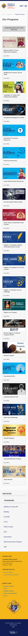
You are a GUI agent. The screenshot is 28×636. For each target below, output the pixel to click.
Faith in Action (8, 527)
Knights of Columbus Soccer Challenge (13, 291)
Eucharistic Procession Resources (11, 139)
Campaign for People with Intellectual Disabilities (12, 96)
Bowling (6, 512)
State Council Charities (10, 593)
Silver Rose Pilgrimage (11, 417)
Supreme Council (9, 586)
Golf (5, 532)
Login (13, 626)
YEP (5, 547)
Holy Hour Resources (10, 160)
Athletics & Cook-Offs (11, 507)
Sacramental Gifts (9, 376)
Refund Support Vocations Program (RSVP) (12, 334)
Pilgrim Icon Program (10, 312)
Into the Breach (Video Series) (13, 202)
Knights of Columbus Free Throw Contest (14, 268)
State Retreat (8, 479)
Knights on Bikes (9, 591)
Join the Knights (8, 572)
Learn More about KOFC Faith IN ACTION (14, 28)
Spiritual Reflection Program (12, 459)
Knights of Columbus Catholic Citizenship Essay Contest (13, 246)
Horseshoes (8, 537)
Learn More (6, 55)
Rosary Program (9, 355)
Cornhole (7, 517)
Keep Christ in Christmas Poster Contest (14, 223)
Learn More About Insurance (11, 574)
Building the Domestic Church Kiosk (13, 73)
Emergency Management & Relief (14, 117)
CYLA (6, 522)
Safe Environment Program (13, 542)
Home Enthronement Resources (14, 181)
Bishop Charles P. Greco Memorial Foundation (11, 51)
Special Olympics (9, 438)
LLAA (5, 588)
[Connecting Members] (13, 632)
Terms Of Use (13, 624)
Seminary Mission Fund (11, 397)
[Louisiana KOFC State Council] (8, 6)
